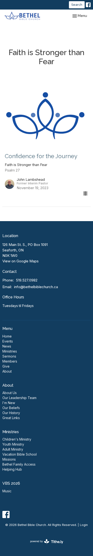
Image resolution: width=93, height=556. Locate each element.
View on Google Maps (20, 261)
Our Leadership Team (19, 398)
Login (84, 525)
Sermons (9, 356)
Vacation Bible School (19, 454)
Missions (9, 459)
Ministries (9, 351)
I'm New (8, 403)
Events (7, 341)
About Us (9, 393)
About (7, 371)
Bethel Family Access (19, 464)
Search (76, 4)
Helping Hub (12, 469)
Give (6, 366)
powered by (44, 545)
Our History (11, 413)
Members (9, 361)
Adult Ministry (12, 449)
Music (6, 491)
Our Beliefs (11, 408)
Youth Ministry (13, 444)
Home (7, 336)
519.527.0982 (26, 280)
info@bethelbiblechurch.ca (36, 287)
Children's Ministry (16, 439)
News (6, 346)
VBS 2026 (11, 483)
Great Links (11, 418)
